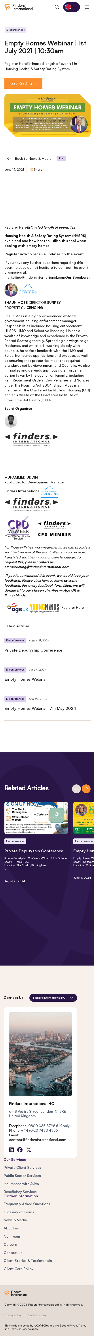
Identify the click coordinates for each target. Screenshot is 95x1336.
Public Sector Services (22, 1175)
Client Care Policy (18, 1268)
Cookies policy (37, 1315)
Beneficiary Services (20, 1191)
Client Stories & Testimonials (28, 1260)
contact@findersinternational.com (37, 1139)
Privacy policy (12, 1315)
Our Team (12, 1236)
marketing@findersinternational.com (34, 277)
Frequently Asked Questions (27, 1204)
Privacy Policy (77, 1325)
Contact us (13, 1252)
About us (11, 1228)
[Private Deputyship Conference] (47, 647)
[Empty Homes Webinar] (47, 676)
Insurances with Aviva (21, 1184)
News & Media (15, 1220)
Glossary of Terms (19, 1212)
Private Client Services (22, 1167)
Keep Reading (21, 83)
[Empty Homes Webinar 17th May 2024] (47, 705)
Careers (10, 1244)
